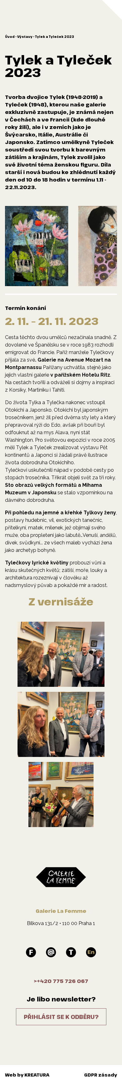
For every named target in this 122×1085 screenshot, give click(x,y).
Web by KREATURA (27, 1075)
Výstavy (25, 36)
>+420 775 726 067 (61, 981)
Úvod (10, 36)
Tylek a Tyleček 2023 (54, 36)
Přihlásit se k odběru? (61, 1017)
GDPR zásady (100, 1075)
